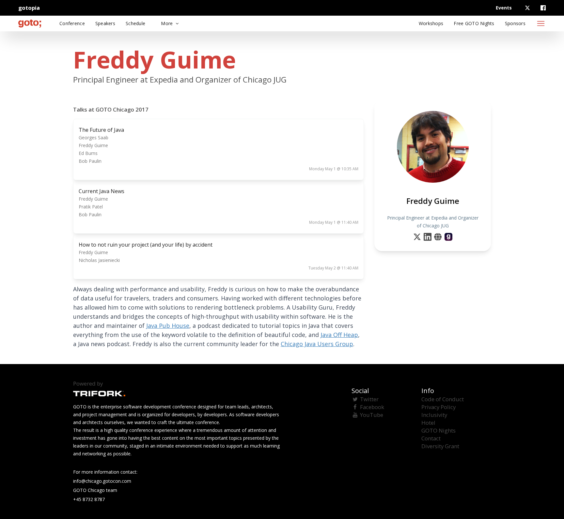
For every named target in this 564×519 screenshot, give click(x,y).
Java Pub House (167, 325)
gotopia (29, 7)
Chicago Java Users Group (317, 344)
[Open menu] (541, 23)
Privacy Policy (438, 407)
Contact (431, 438)
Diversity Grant (440, 446)
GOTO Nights (438, 430)
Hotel (428, 422)
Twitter (369, 399)
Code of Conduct (442, 399)
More (167, 23)
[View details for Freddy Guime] (448, 237)
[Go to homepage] (29, 23)
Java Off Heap (339, 335)
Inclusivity (434, 415)
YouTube (371, 415)
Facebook (372, 407)
